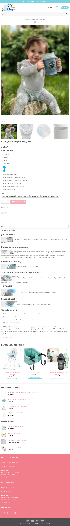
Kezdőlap (27, 19)
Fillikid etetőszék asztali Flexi (35, 372)
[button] (57, 7)
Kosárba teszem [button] (12, 378)
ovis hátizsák (12, 512)
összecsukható (30, 512)
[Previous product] (36, 22)
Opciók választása (35, 377)
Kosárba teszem (18, 202)
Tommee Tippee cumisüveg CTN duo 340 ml (58, 373)
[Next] (65, 74)
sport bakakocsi (21, 512)
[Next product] (33, 22)
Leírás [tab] (3, 226)
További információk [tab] (8, 230)
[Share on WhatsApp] (2, 213)
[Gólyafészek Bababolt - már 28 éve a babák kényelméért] (9, 7)
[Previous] (4, 74)
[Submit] (66, 14)
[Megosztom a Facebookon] (6, 213)
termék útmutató (8, 337)
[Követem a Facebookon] (23, 1)
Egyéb (33, 19)
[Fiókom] (48, 8)
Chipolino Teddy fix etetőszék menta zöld (12, 373)
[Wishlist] (51, 8)
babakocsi (4, 512)
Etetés (18, 210)
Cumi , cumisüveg (40, 19)
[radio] (8, 196)
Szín (2, 193)
